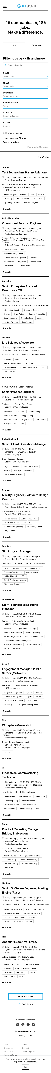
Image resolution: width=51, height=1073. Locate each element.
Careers (25, 1045)
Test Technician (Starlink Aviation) (24, 172)
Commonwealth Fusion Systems (17, 387)
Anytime (14, 142)
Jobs (14, 45)
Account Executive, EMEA (19, 942)
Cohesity (6, 281)
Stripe (5, 824)
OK (25, 1067)
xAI (3, 768)
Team (6, 1045)
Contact (25, 1048)
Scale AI (5, 664)
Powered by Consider (37, 147)
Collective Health (10, 439)
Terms (29, 1035)
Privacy (22, 1035)
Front (4, 937)
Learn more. (31, 1061)
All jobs (22, 138)
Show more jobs (25, 996)
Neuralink (6, 490)
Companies (37, 45)
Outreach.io (8, 599)
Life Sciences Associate (18, 342)
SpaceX (5, 167)
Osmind (6, 337)
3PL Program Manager (17, 551)
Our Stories (8, 1052)
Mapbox (6, 883)
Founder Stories (10, 1055)
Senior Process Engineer (18, 392)
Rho (4, 720)
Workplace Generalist (16, 725)
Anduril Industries (10, 218)
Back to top (27, 1004)
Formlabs (6, 546)
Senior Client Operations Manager (24, 444)
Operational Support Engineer (22, 223)
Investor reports (28, 1052)
